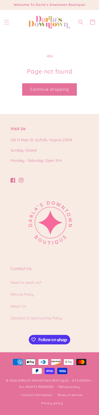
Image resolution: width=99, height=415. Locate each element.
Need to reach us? (26, 282)
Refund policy (69, 387)
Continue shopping (49, 89)
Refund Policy (22, 294)
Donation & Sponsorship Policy (36, 318)
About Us (18, 306)
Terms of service (69, 395)
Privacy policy (52, 403)
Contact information (37, 395)
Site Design (81, 380)
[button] (6, 22)
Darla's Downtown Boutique (43, 380)
